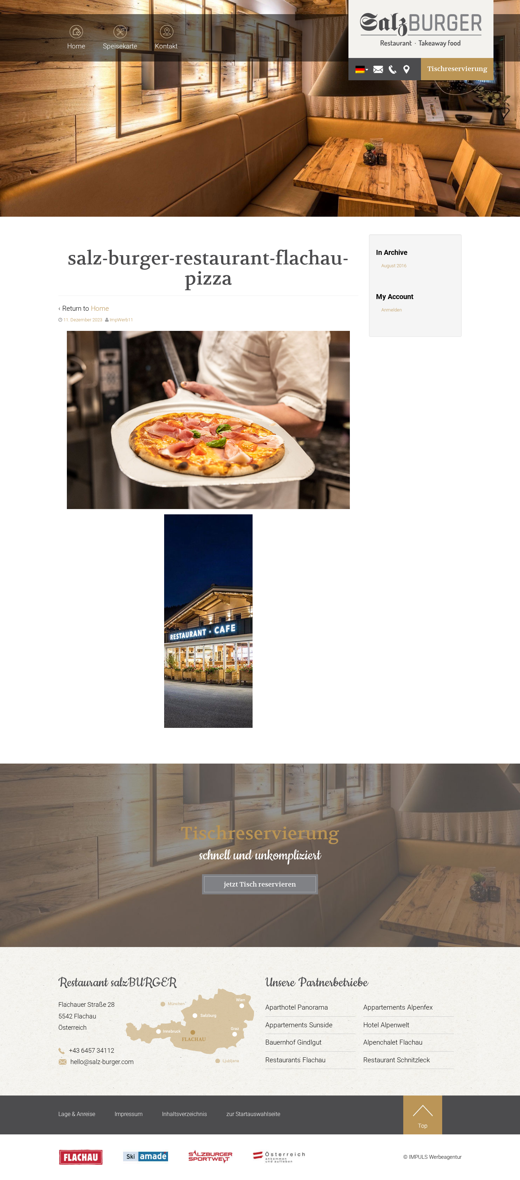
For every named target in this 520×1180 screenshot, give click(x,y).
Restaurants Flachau (295, 1060)
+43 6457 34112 (91, 1050)
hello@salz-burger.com (102, 1061)
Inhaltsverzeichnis (184, 1114)
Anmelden (391, 309)
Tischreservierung (457, 69)
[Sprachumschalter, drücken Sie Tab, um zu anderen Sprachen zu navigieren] (360, 69)
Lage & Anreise (76, 1114)
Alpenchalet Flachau (392, 1042)
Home (100, 308)
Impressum (129, 1114)
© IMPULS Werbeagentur (432, 1157)
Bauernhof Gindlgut (293, 1042)
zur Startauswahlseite (253, 1114)
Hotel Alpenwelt (386, 1025)
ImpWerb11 (121, 319)
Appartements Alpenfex (398, 1007)
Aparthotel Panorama (296, 1007)
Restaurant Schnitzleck (396, 1060)
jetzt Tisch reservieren (260, 884)
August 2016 (393, 265)
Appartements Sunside (299, 1025)
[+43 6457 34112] (393, 69)
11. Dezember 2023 (82, 319)
